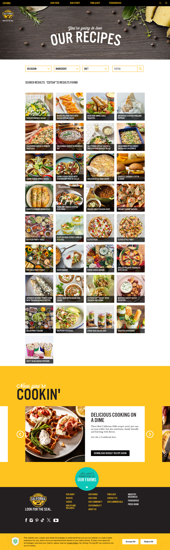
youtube (56, 520)
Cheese (69, 502)
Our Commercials (115, 502)
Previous (20, 434)
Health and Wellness (71, 506)
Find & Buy (95, 2)
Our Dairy (70, 494)
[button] (166, 3)
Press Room (133, 504)
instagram (31, 520)
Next (149, 434)
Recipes (69, 498)
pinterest (36, 520)
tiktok (43, 520)
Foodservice (115, 2)
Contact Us (112, 498)
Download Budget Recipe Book (110, 453)
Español (7, 3)
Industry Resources (133, 495)
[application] (85, 541)
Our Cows (92, 498)
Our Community (95, 502)
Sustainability (95, 505)
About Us (92, 509)
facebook (26, 520)
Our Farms (93, 494)
